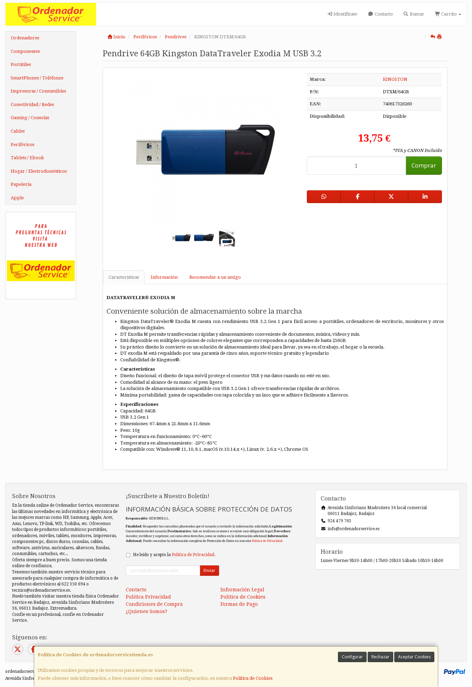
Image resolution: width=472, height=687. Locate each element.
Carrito (449, 14)
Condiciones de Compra (154, 604)
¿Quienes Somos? (146, 611)
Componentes (25, 51)
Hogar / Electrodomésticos (39, 171)
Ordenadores (25, 37)
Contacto (383, 14)
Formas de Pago (239, 604)
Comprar (424, 165)
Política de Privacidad (267, 541)
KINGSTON (395, 79)
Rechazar (380, 657)
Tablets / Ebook (27, 157)
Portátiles (21, 64)
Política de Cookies (252, 678)
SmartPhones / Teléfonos (37, 77)
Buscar (416, 14)
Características (123, 277)
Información (164, 277)
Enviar (209, 570)
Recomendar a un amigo (215, 277)
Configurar (352, 657)
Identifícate (344, 14)
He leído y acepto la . (174, 554)
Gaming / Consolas (30, 117)
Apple (17, 197)
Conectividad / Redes (32, 104)
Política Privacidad (148, 597)
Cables (18, 131)
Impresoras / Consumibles (38, 91)
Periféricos (22, 144)
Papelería (21, 184)
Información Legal (242, 589)
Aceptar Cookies (414, 657)
